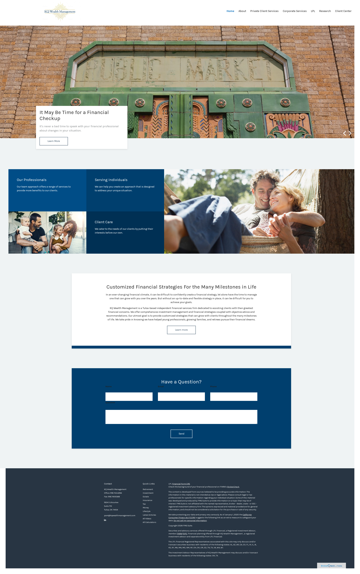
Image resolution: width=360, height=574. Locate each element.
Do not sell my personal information (190, 520)
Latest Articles (149, 515)
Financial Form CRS (181, 484)
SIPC (185, 533)
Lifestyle (146, 511)
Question (110, 402)
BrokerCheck (233, 487)
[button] (242, 12)
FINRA (179, 533)
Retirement (148, 489)
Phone (213, 386)
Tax (144, 504)
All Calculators (149, 522)
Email (161, 386)
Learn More (54, 141)
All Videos (147, 518)
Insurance (147, 500)
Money (146, 507)
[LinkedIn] (105, 520)
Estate (146, 496)
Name (108, 386)
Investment (148, 493)
